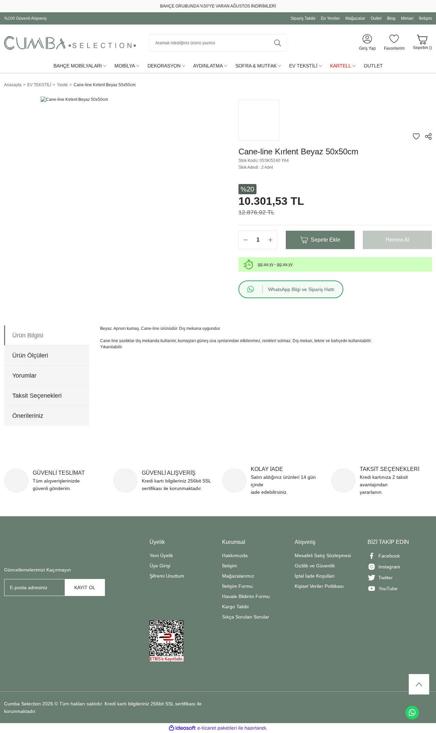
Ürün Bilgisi (27, 335)
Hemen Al (397, 240)
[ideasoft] (182, 728)
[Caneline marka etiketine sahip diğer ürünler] (258, 120)
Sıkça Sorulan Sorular (245, 617)
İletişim (229, 565)
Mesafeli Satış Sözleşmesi (323, 555)
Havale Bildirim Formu (246, 596)
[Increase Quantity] (270, 240)
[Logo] (70, 43)
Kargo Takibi (235, 606)
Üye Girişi (160, 565)
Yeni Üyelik (161, 555)
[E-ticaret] (217, 728)
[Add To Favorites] (416, 136)
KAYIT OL (84, 587)
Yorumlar (24, 375)
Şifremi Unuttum (167, 576)
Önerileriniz (27, 415)
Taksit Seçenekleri (37, 395)
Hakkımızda (235, 555)
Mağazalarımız (238, 576)
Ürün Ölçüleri (30, 355)
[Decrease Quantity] (245, 240)
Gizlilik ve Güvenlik (315, 565)
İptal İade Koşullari (314, 576)
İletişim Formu (237, 586)
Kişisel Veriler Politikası (319, 586)
